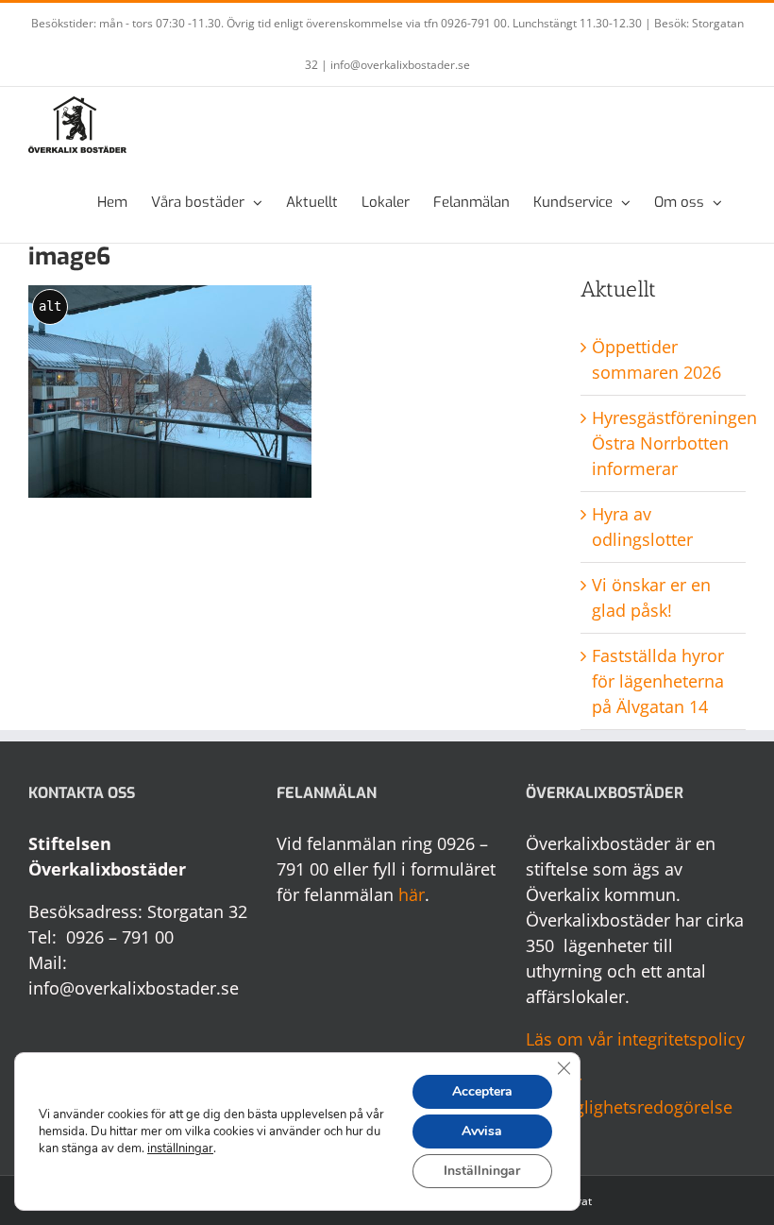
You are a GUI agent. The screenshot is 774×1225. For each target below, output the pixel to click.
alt (50, 306)
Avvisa (482, 1131)
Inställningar (482, 1171)
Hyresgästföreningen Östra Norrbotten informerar (674, 443)
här (411, 894)
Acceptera (482, 1091)
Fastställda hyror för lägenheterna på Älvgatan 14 (658, 681)
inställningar (180, 1148)
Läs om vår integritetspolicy (635, 1039)
